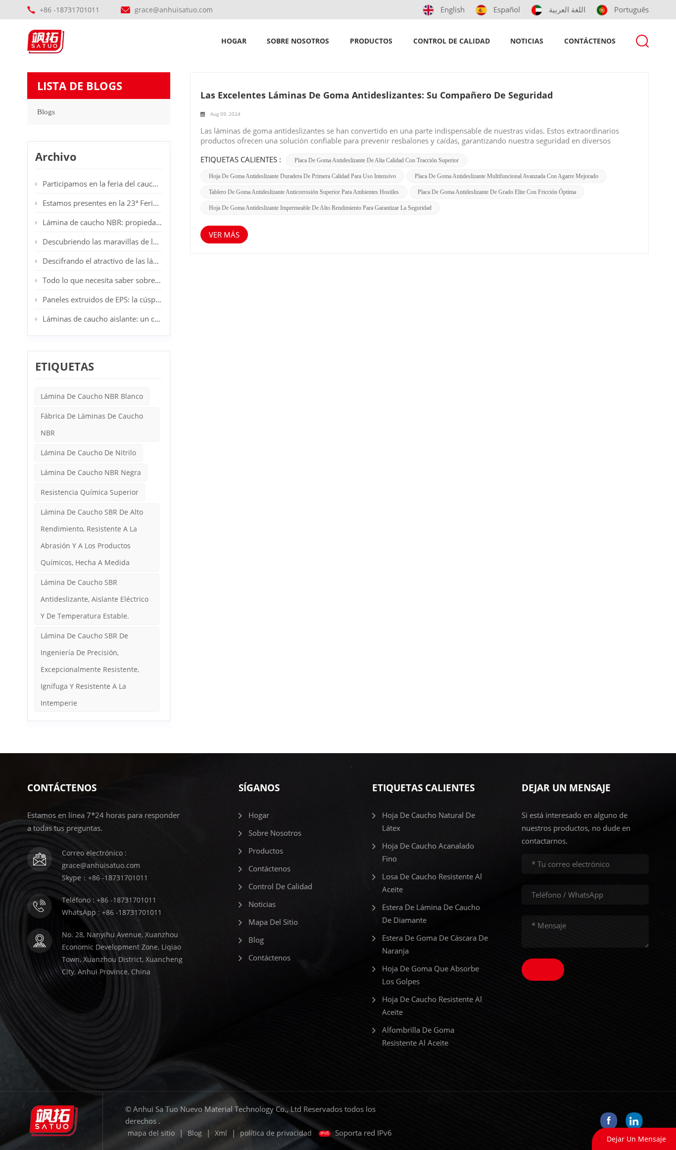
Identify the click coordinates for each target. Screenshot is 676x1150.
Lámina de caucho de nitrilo (88, 452)
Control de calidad (451, 41)
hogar (233, 41)
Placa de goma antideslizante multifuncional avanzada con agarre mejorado (506, 176)
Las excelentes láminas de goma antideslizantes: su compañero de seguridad (376, 95)
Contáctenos (590, 41)
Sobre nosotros (298, 41)
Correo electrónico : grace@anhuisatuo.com (101, 859)
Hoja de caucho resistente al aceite (432, 1005)
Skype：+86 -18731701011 (105, 877)
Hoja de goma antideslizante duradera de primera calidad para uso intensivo (302, 176)
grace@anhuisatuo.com (174, 9)
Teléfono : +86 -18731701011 (109, 900)
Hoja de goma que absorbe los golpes (430, 974)
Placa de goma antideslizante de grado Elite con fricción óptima (497, 192)
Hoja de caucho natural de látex (428, 821)
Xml (221, 1133)
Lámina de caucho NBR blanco (92, 396)
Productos (371, 41)
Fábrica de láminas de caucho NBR (92, 424)
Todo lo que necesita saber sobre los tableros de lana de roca (102, 280)
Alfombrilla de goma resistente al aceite (418, 1036)
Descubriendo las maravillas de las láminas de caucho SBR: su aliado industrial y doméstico (102, 241)
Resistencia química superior (90, 492)
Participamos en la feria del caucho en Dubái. (102, 184)
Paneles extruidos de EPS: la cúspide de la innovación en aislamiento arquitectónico (102, 299)
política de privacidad (276, 1133)
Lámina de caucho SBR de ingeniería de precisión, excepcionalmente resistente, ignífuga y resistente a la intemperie (90, 669)
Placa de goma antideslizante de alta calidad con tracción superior (376, 160)
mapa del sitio (273, 922)
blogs (46, 112)
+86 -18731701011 (69, 9)
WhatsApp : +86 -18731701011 (112, 912)
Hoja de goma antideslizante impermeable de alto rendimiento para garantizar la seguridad (320, 207)
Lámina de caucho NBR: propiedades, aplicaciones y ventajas (102, 222)
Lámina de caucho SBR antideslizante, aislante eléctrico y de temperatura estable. (94, 599)
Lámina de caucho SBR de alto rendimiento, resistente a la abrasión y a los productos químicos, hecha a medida (92, 537)
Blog (256, 940)
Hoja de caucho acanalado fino (428, 852)
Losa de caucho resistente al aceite (432, 882)
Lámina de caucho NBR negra (91, 472)
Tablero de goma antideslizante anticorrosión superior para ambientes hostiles (304, 192)
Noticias (526, 41)
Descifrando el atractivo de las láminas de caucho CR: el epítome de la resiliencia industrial (102, 261)
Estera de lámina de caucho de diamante (431, 913)
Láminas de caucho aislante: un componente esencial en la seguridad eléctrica (102, 319)
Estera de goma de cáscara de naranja (435, 944)
